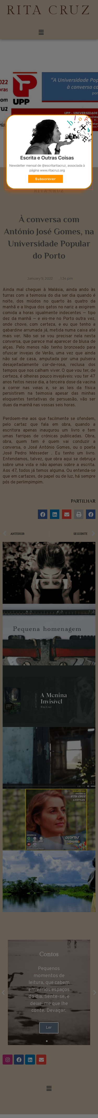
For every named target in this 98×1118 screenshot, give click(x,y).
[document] (49, 559)
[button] (83, 127)
